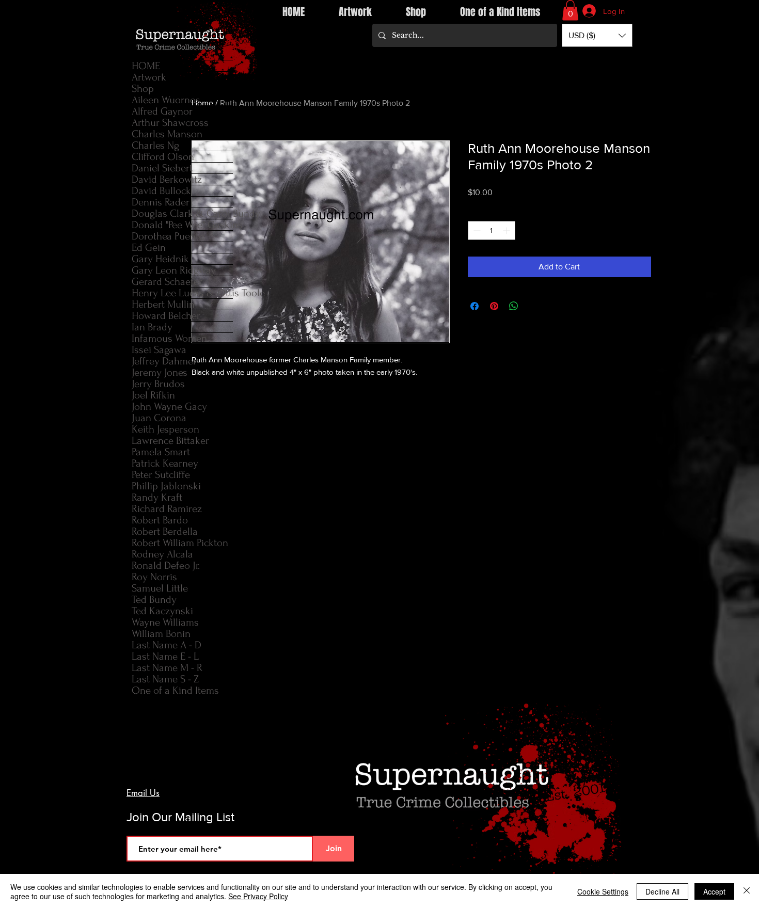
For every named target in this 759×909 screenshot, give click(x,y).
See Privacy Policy (258, 896)
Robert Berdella (165, 531)
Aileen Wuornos (166, 99)
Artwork (149, 77)
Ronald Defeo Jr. (166, 565)
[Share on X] (533, 306)
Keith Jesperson (165, 429)
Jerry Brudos (158, 383)
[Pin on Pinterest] (494, 306)
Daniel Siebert (162, 168)
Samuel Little (160, 588)
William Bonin (161, 633)
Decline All (662, 891)
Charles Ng (155, 145)
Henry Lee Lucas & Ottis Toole (182, 293)
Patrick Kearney (165, 463)
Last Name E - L (165, 656)
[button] (570, 10)
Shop (143, 88)
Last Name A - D (166, 645)
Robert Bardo (160, 520)
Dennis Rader (160, 202)
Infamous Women (169, 338)
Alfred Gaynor (162, 111)
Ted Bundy (154, 599)
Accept (714, 891)
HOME (146, 65)
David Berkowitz (167, 179)
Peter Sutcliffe (161, 474)
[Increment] (507, 230)
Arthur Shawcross (170, 122)
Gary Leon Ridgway (174, 270)
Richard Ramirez (167, 508)
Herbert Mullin (163, 304)
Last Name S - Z (165, 679)
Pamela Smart (161, 451)
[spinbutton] (491, 230)
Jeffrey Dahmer (164, 361)
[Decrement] (475, 230)
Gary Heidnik (160, 258)
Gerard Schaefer (167, 281)
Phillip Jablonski (166, 486)
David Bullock (161, 190)
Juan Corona (159, 417)
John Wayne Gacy (169, 406)
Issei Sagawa (159, 349)
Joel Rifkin (153, 395)
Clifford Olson (163, 156)
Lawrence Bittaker (170, 440)
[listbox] (597, 35)
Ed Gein (149, 247)
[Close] (746, 891)
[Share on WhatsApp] (514, 306)
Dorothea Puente (168, 236)
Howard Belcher (166, 315)
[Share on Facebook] (474, 306)
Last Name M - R (167, 667)
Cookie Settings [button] (602, 891)
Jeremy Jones (159, 372)
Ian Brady (152, 327)
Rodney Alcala (162, 554)
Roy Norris (154, 576)
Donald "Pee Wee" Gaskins (182, 224)
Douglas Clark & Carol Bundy (182, 213)
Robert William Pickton (180, 542)
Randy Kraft (157, 497)
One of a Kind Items (175, 690)
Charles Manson (167, 134)
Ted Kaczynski (162, 610)
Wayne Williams (165, 622)
